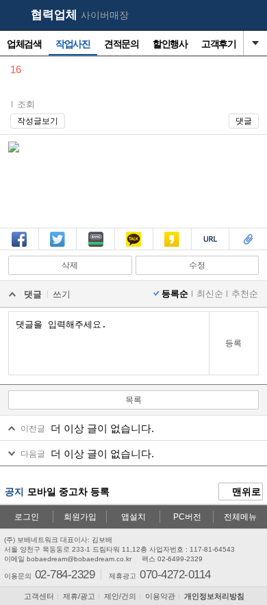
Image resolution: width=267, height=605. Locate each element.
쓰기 (62, 294)
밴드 (95, 249)
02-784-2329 (64, 574)
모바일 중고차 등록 (68, 491)
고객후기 (218, 43)
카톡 (133, 249)
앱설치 (133, 517)
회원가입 (80, 517)
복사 (210, 249)
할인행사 (170, 43)
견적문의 (121, 43)
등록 (233, 343)
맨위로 (245, 491)
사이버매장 (105, 15)
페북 (19, 249)
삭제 (70, 265)
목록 (133, 400)
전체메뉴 (240, 517)
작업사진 (72, 43)
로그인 (26, 517)
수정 (197, 265)
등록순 (175, 293)
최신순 (209, 293)
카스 (171, 249)
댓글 (244, 121)
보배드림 (14, 16)
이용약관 (160, 596)
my (223, 16)
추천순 (244, 293)
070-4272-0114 (175, 574)
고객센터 (39, 596)
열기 (255, 43)
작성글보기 (37, 121)
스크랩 (248, 249)
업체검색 (24, 43)
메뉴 (250, 16)
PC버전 (187, 517)
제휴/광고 (79, 596)
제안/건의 (120, 596)
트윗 (57, 249)
